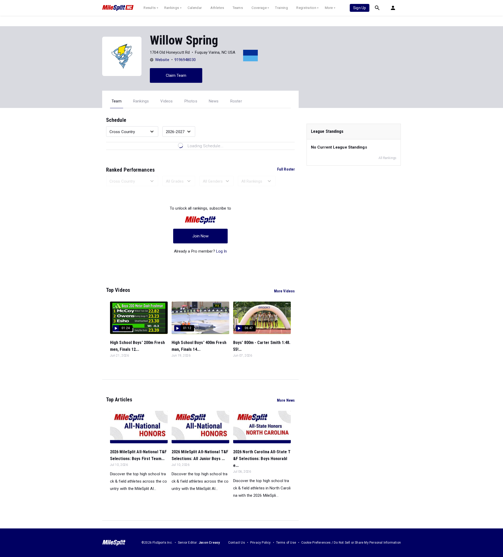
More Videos (284, 291)
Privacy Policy (260, 542)
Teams (238, 8)
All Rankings (387, 158)
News (214, 101)
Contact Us (236, 542)
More (329, 8)
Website (162, 59)
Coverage (259, 8)
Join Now (200, 236)
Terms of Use (286, 542)
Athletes (217, 8)
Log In (221, 251)
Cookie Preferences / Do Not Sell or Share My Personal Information (351, 542)
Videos (166, 101)
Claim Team (176, 75)
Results (150, 8)
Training (281, 8)
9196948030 (185, 59)
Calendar (195, 8)
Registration (306, 8)
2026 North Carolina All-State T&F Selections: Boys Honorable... (262, 458)
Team (117, 101)
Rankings (171, 8)
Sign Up (359, 8)
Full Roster (286, 169)
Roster (236, 101)
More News (286, 400)
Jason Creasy (209, 542)
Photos (190, 101)
